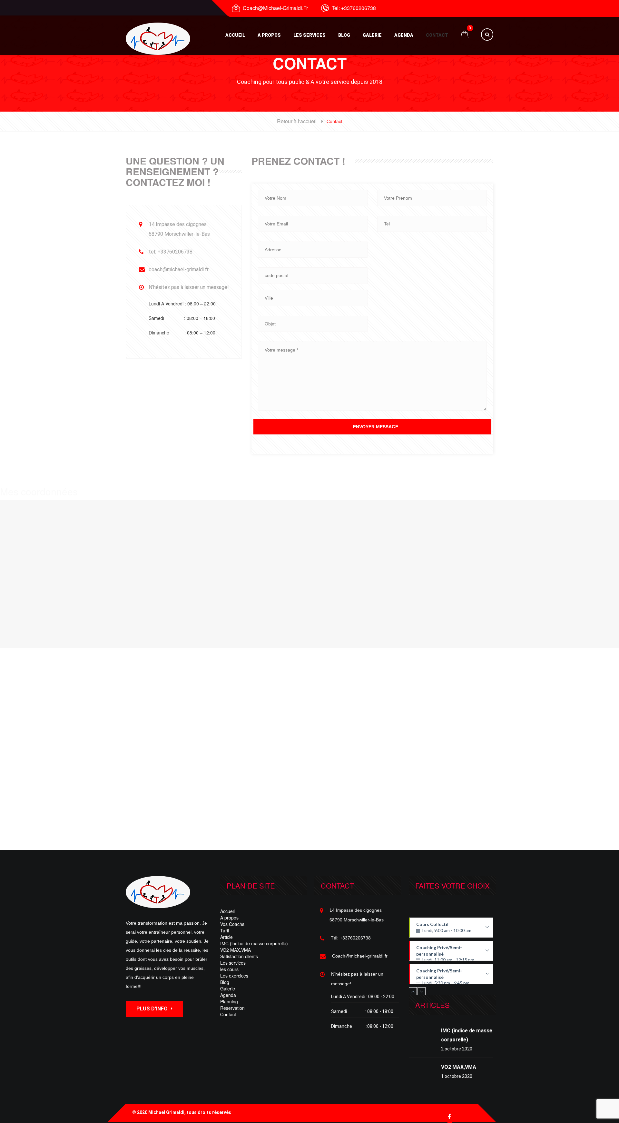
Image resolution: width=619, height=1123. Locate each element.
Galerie (372, 35)
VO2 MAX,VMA (235, 950)
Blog (344, 35)
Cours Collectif (450, 929)
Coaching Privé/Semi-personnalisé (451, 953)
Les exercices (234, 975)
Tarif (224, 930)
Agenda (403, 35)
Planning (229, 1001)
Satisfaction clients (239, 956)
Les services (309, 35)
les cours (229, 969)
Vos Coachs (232, 924)
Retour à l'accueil (297, 121)
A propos (269, 35)
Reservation (232, 1008)
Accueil (235, 35)
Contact (437, 35)
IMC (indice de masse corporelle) (254, 943)
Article (226, 937)
